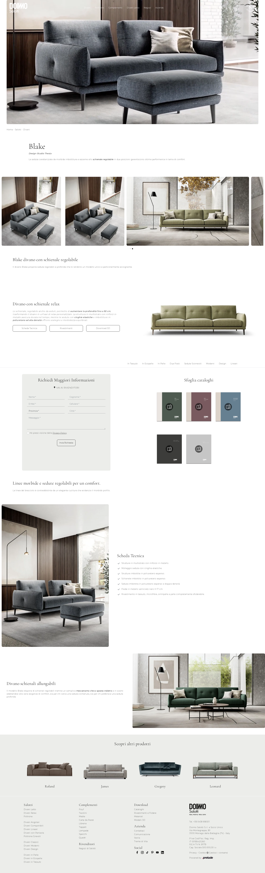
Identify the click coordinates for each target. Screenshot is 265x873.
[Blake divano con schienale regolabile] (198, 317)
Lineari (234, 363)
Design (222, 363)
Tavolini (83, 813)
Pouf (81, 809)
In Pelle (161, 363)
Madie (82, 816)
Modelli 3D (139, 820)
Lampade (83, 830)
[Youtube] (156, 852)
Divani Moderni (31, 845)
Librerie (83, 823)
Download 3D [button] (103, 328)
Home (10, 129)
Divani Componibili (33, 825)
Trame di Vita (141, 841)
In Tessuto (133, 363)
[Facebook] (136, 852)
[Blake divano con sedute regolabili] (55, 575)
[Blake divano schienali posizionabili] (63, 211)
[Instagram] (141, 852)
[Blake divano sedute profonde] (188, 211)
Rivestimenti (66, 328)
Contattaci (139, 831)
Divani (87, 7)
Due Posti (175, 363)
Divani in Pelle (31, 855)
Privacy (193, 852)
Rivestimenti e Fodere (145, 813)
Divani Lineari (31, 829)
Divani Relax (30, 813)
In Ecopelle (147, 363)
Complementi (115, 7)
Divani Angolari (32, 822)
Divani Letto (133, 7)
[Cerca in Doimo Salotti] (221, 8)
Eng (228, 7)
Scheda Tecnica (29, 328)
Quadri (82, 837)
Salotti (18, 129)
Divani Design (31, 849)
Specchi (83, 834)
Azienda (159, 7)
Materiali (138, 816)
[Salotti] (197, 809)
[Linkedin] (161, 852)
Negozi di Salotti (87, 848)
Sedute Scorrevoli (193, 363)
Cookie (202, 852)
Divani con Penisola (34, 833)
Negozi (147, 7)
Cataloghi (139, 809)
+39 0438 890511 (201, 821)
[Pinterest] (151, 852)
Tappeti (83, 827)
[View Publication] (169, 406)
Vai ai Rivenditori (67, 387)
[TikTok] (146, 852)
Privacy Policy (60, 433)
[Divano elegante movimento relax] (198, 690)
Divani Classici (31, 842)
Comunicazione (142, 834)
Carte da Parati (86, 820)
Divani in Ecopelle (33, 858)
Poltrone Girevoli (32, 836)
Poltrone (99, 7)
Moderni (210, 363)
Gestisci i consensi (218, 852)
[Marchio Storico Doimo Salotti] (250, 7)
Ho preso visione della (48, 433)
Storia (137, 838)
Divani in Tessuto (32, 862)
